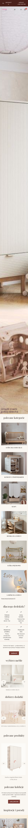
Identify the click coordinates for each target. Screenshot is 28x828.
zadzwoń (14, 653)
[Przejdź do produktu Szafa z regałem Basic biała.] (13, 759)
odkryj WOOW (14, 801)
